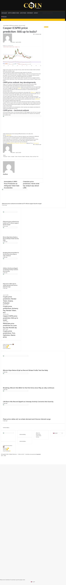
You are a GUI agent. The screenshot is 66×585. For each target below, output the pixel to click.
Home (4, 25)
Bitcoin (19, 88)
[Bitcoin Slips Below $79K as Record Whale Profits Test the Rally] (10, 227)
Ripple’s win (33, 92)
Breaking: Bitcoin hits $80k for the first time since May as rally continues (11, 254)
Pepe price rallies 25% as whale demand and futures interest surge (10, 285)
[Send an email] (15, 42)
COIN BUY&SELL (6, 427)
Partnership (30, 12)
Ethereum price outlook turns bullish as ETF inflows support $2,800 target (22, 203)
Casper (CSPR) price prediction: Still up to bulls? (16, 143)
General (4, 347)
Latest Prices (23, 12)
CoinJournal (36, 143)
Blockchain (5, 345)
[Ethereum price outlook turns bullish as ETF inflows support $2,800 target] (10, 212)
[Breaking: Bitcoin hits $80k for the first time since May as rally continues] (10, 243)
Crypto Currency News (13, 12)
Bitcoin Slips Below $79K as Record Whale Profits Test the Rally (11, 238)
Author (13, 42)
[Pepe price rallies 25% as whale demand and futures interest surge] (10, 274)
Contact (36, 12)
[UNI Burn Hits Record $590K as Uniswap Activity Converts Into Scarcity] (10, 258)
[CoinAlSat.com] (33, 5)
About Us (38, 432)
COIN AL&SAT (4, 12)
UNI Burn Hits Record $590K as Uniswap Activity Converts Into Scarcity (10, 270)
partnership (37, 99)
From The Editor (6, 348)
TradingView (8, 135)
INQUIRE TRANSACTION (47, 12)
